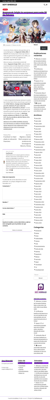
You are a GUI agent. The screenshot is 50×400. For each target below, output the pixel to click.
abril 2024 (38, 163)
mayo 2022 (38, 212)
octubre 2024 (39, 147)
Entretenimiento (40, 246)
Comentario (7, 186)
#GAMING (19, 121)
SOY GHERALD (10, 4)
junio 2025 (38, 131)
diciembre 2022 (39, 202)
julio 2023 (38, 186)
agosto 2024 (38, 152)
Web (4, 214)
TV (36, 267)
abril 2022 (38, 215)
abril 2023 (38, 194)
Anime (37, 233)
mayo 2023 (38, 191)
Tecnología (38, 264)
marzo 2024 (38, 165)
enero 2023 (38, 199)
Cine (36, 243)
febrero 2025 (39, 139)
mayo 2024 (38, 160)
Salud (36, 262)
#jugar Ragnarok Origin (10, 125)
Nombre (5, 202)
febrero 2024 (39, 168)
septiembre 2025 (40, 126)
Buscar (36, 44)
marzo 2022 (38, 217)
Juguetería (38, 254)
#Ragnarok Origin (22, 125)
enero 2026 (38, 123)
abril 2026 (38, 121)
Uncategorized (39, 270)
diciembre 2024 (39, 142)
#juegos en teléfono (14, 123)
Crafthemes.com (38, 398)
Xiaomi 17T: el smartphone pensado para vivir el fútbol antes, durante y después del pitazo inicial (41, 386)
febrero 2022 (39, 220)
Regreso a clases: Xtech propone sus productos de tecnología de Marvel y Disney (24, 141)
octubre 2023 (39, 178)
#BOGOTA (6, 121)
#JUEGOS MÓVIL (25, 123)
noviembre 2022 (39, 204)
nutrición (38, 259)
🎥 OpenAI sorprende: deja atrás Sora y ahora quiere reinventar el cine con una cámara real (40, 107)
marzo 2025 (38, 136)
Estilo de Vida (39, 249)
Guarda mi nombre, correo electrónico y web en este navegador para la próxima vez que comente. (16, 224)
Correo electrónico (9, 208)
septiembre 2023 (40, 181)
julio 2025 (38, 129)
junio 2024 (38, 157)
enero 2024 (38, 170)
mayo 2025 (38, 134)
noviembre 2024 (39, 144)
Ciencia (37, 241)
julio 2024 (38, 155)
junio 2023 (38, 189)
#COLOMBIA (13, 121)
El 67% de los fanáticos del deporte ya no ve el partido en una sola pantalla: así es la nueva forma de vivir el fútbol (41, 376)
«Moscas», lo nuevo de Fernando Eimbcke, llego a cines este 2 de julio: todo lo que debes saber (40, 62)
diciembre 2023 (39, 173)
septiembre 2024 (40, 149)
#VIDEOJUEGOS (8, 129)
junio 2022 (38, 209)
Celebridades (39, 238)
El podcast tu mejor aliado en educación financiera (10, 139)
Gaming (5, 9)
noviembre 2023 (39, 176)
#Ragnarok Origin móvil (10, 127)
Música (37, 256)
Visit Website (9, 172)
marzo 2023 (38, 196)
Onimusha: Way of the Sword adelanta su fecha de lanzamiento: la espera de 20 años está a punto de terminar (40, 96)
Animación (38, 230)
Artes (36, 236)
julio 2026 (38, 118)
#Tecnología (20, 127)
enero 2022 (38, 223)
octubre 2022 (39, 207)
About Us (21, 373)
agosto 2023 (38, 183)
